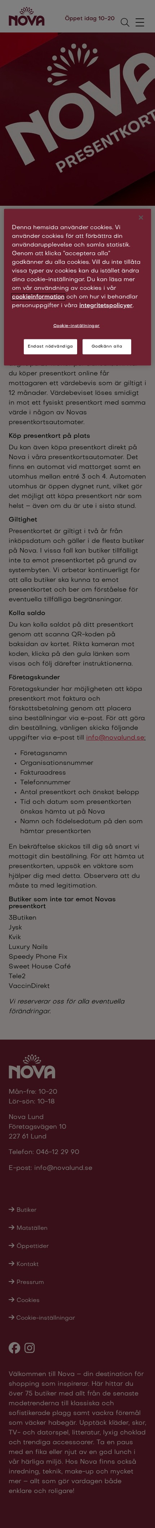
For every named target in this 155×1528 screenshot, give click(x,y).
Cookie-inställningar (76, 326)
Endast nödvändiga (50, 346)
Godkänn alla (107, 346)
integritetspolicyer (106, 306)
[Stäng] (141, 218)
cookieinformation (38, 297)
